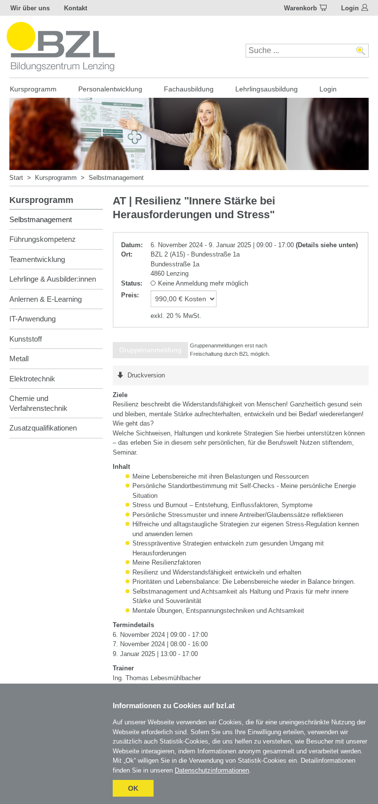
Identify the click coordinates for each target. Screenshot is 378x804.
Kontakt (75, 8)
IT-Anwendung (32, 319)
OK (133, 788)
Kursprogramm (33, 89)
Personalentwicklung (110, 89)
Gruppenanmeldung (150, 350)
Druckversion (146, 375)
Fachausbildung (189, 89)
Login (350, 8)
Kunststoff (25, 339)
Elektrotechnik (32, 378)
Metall (19, 358)
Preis (129, 295)
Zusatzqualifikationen (43, 428)
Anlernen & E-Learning (45, 299)
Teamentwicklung (37, 259)
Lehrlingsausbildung (266, 89)
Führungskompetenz (42, 239)
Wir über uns (30, 8)
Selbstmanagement (116, 177)
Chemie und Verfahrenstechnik (38, 403)
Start (16, 177)
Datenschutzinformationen (212, 770)
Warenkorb (300, 8)
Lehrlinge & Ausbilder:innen (52, 279)
